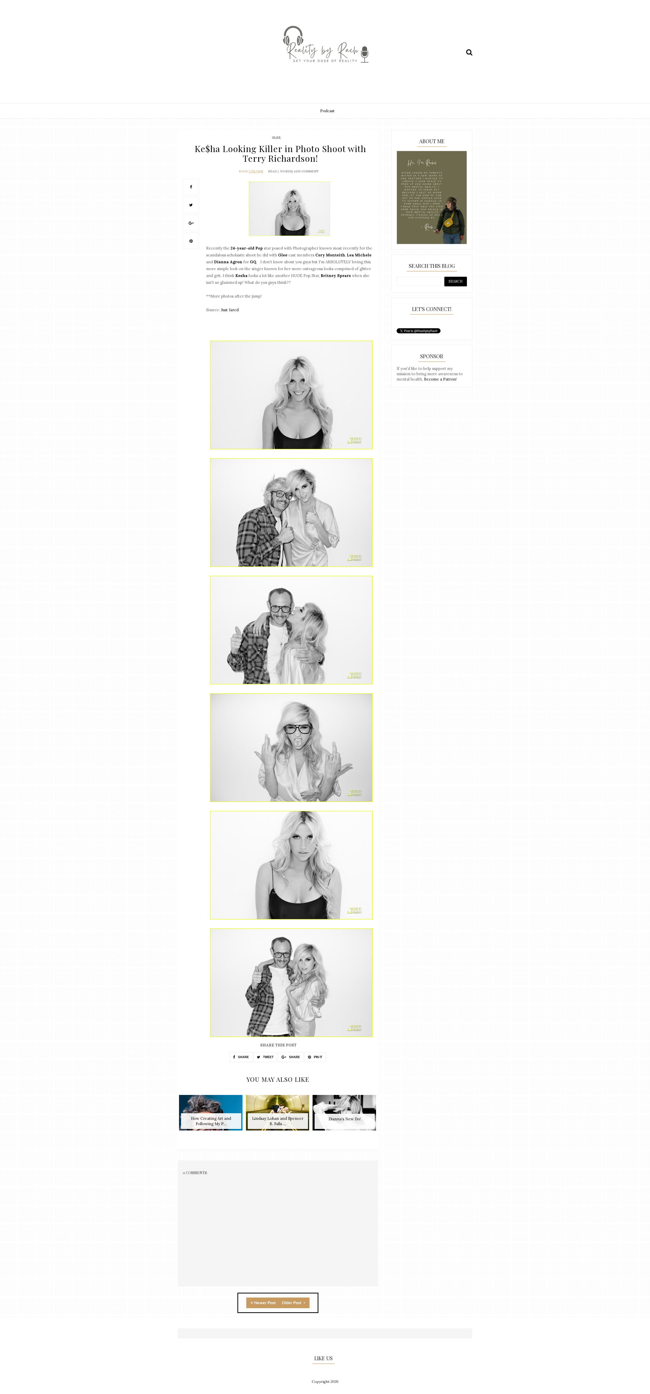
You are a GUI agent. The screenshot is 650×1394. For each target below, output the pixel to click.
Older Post (292, 1303)
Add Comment (306, 171)
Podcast (327, 110)
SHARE (243, 1057)
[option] (211, 1115)
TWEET (267, 1057)
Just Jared (230, 309)
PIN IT (317, 1057)
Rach (243, 171)
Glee (276, 137)
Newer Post (265, 1303)
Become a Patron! (440, 379)
